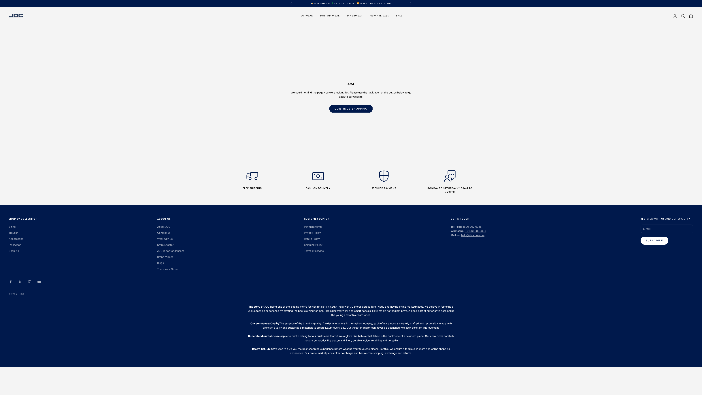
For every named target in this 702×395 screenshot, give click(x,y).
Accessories (16, 238)
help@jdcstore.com (472, 235)
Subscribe (654, 240)
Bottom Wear (330, 15)
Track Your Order (167, 269)
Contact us (163, 232)
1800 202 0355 (472, 226)
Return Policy (312, 238)
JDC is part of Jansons (170, 250)
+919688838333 (475, 230)
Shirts (12, 226)
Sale (399, 15)
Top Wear (306, 15)
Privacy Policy (312, 232)
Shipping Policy (313, 244)
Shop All (14, 250)
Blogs (160, 262)
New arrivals (379, 15)
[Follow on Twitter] (20, 282)
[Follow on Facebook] (10, 282)
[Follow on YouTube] (39, 282)
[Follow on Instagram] (29, 282)
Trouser (13, 232)
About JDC (163, 226)
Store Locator (165, 244)
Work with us (165, 238)
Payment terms (313, 226)
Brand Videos (165, 256)
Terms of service (314, 250)
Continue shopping (351, 108)
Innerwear (355, 15)
